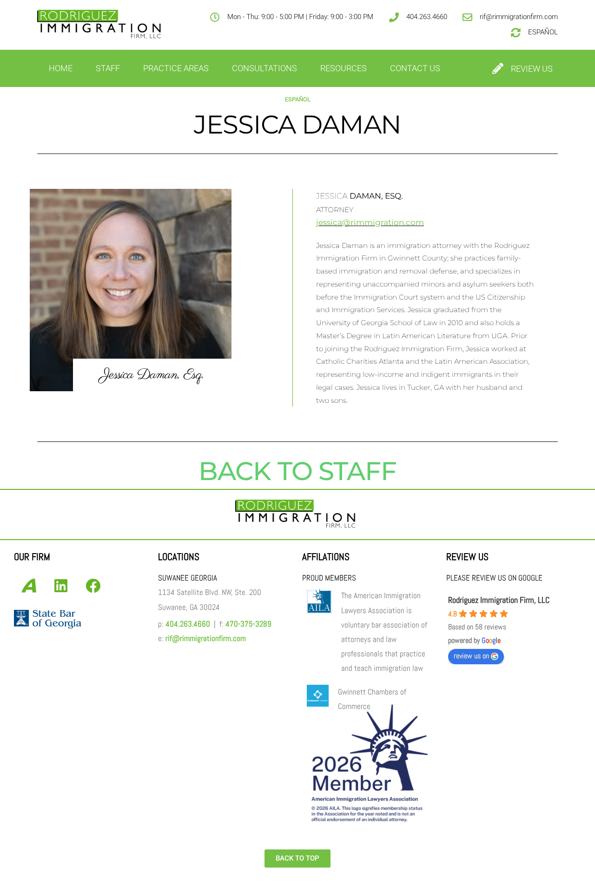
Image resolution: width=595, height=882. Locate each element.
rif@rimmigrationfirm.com (205, 638)
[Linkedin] (61, 586)
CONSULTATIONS (264, 68)
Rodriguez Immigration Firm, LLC (498, 600)
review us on (471, 656)
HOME (61, 68)
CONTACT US (415, 68)
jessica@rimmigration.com (370, 222)
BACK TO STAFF (297, 471)
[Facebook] (93, 586)
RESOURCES (343, 68)
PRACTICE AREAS (176, 68)
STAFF (108, 68)
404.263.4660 (187, 624)
